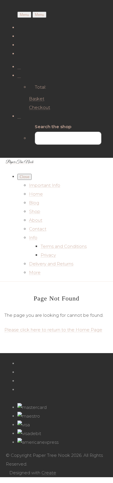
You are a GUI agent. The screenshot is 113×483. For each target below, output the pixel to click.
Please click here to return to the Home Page (53, 329)
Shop (34, 211)
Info (33, 237)
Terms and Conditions (64, 246)
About (35, 220)
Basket (36, 98)
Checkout (39, 107)
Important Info (44, 185)
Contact (37, 229)
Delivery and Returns (51, 263)
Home (36, 194)
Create (48, 472)
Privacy (48, 255)
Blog (34, 202)
